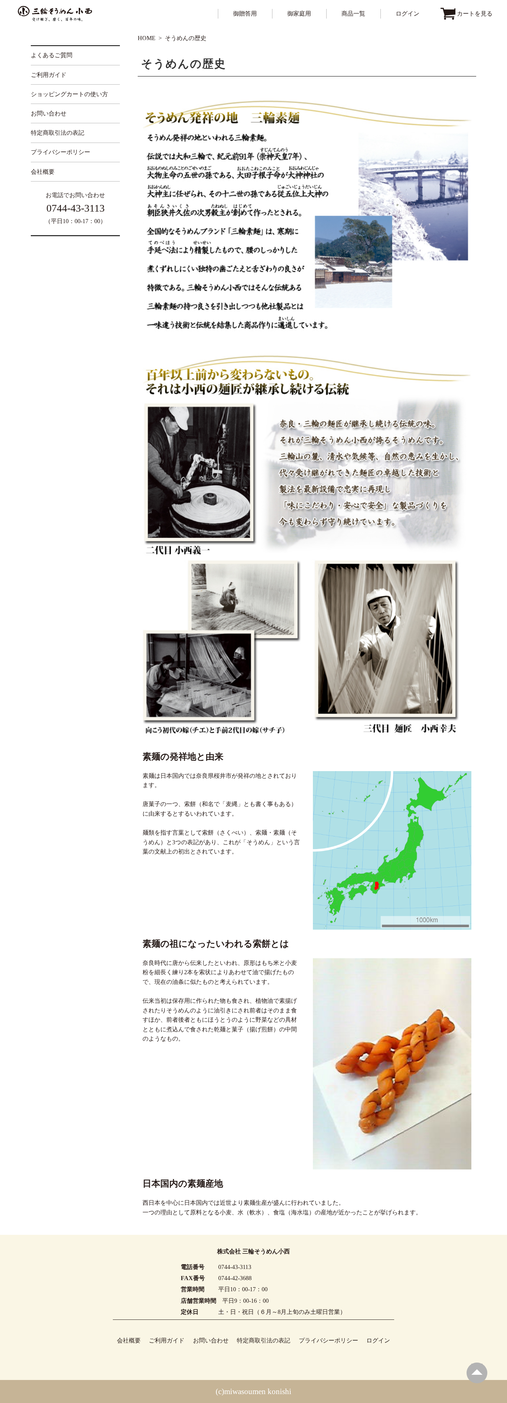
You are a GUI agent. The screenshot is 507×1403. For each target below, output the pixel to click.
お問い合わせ (48, 113)
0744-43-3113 (75, 208)
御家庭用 (299, 13)
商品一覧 (353, 13)
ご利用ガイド (48, 75)
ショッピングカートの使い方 (69, 94)
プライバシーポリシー (60, 152)
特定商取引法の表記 (57, 133)
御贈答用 (245, 13)
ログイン (407, 13)
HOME (147, 38)
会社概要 (43, 172)
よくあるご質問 (51, 55)
